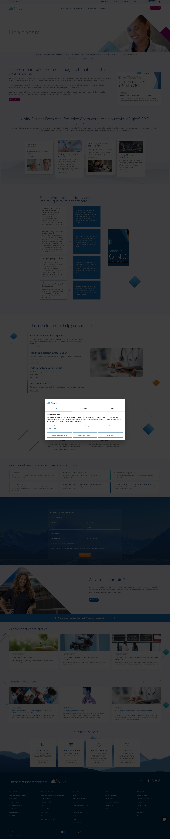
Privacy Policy (52, 428)
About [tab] (112, 408)
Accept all (110, 435)
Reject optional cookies (59, 435)
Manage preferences (84, 435)
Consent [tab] (58, 408)
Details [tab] (85, 408)
